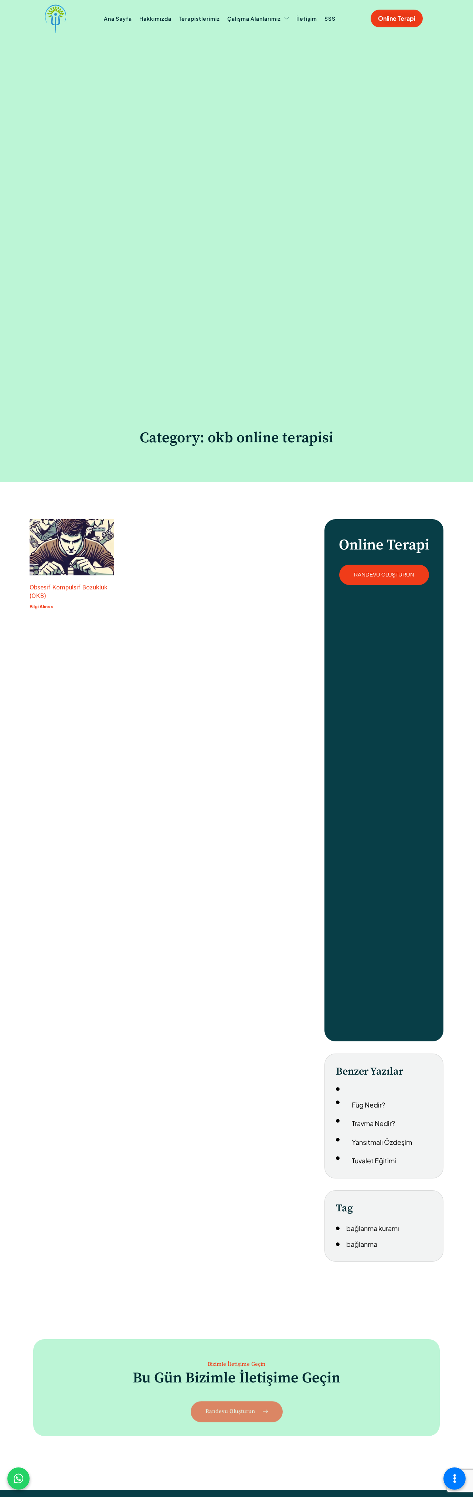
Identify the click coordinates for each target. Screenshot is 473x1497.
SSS (330, 18)
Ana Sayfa (118, 18)
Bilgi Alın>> (42, 606)
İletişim (306, 18)
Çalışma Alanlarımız (254, 18)
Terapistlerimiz (199, 18)
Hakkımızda (155, 18)
